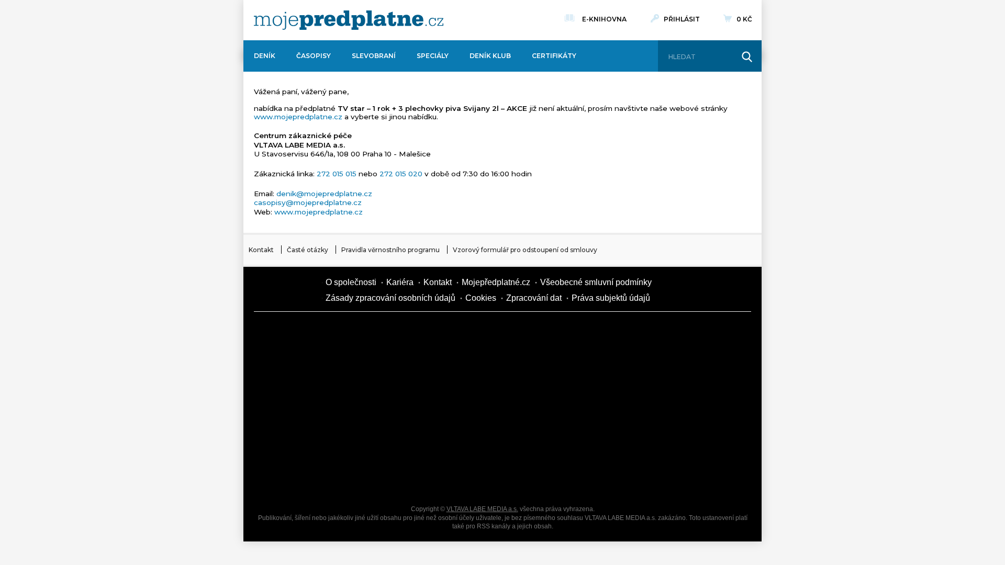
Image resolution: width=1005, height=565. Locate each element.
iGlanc (471, 479)
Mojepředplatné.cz (496, 282)
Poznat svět (382, 479)
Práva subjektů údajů (611, 297)
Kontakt (261, 250)
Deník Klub (490, 56)
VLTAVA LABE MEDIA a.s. (482, 509)
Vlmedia (285, 290)
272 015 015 (336, 174)
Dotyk (382, 332)
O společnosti (351, 282)
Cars (293, 442)
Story (560, 406)
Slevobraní (374, 56)
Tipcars (649, 369)
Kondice (293, 369)
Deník (264, 56)
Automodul (293, 479)
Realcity (382, 369)
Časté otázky (307, 250)
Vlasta (293, 406)
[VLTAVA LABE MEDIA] (348, 20)
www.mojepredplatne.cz (298, 116)
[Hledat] (747, 57)
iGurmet (382, 442)
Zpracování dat (534, 297)
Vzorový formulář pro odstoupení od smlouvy (525, 250)
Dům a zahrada (649, 332)
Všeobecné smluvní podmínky (596, 282)
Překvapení (471, 442)
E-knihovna (604, 19)
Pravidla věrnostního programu (390, 250)
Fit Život (471, 332)
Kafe (471, 369)
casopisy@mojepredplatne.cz (308, 202)
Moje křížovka (560, 332)
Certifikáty (554, 56)
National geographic (560, 442)
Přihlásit (682, 19)
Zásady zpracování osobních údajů (390, 297)
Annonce (471, 406)
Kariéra (400, 282)
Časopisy (313, 56)
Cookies (480, 297)
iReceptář (560, 369)
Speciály (433, 56)
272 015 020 (400, 174)
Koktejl (560, 479)
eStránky (649, 406)
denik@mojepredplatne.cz (324, 193)
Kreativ (649, 442)
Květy (382, 406)
